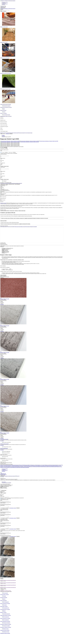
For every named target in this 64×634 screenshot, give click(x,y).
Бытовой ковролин (17, 466)
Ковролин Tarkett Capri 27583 (4, 298)
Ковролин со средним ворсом (33, 466)
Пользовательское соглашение (6, 482)
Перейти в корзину (8, 590)
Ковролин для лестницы (4, 466)
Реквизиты (16, 210)
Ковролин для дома (58, 465)
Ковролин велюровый (25, 467)
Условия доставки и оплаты (4, 443)
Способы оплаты (12, 210)
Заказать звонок (3, 7)
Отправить (18, 536)
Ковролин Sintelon (40, 466)
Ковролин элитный (10, 467)
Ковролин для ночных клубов (42, 465)
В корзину (2, 166)
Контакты (3, 4)
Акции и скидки (5, 3)
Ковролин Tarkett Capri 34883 (4, 352)
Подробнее (2, 304)
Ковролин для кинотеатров (12, 465)
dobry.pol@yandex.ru (3, 474)
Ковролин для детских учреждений (21, 465)
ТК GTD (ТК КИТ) (12, 226)
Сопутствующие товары (28, 132)
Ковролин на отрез (59, 466)
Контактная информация (4, 448)
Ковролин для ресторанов (4, 465)
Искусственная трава (15, 132)
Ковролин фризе (53, 466)
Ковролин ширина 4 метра (47, 466)
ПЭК (1, 226)
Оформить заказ (2, 590)
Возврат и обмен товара (22, 210)
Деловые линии (4, 226)
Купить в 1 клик (6, 166)
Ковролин (1, 132)
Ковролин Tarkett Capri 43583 (4, 379)
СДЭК (8, 226)
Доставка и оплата (5, 2)
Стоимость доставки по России (5, 210)
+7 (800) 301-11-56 (3, 6)
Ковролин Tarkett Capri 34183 (4, 325)
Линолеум (5, 132)
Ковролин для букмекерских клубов (32, 465)
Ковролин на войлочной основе (17, 467)
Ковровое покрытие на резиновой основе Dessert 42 (8, 580)
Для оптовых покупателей (4, 439)
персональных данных (12, 536)
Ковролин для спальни (11, 466)
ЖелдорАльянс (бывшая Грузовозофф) (31, 226)
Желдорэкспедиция (18, 226)
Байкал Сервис (23, 226)
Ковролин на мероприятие (51, 465)
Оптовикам (3, 469)
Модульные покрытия (21, 132)
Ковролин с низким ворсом (24, 466)
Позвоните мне (3, 475)
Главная (3, 135)
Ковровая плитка (9, 132)
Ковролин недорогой (3, 467)
